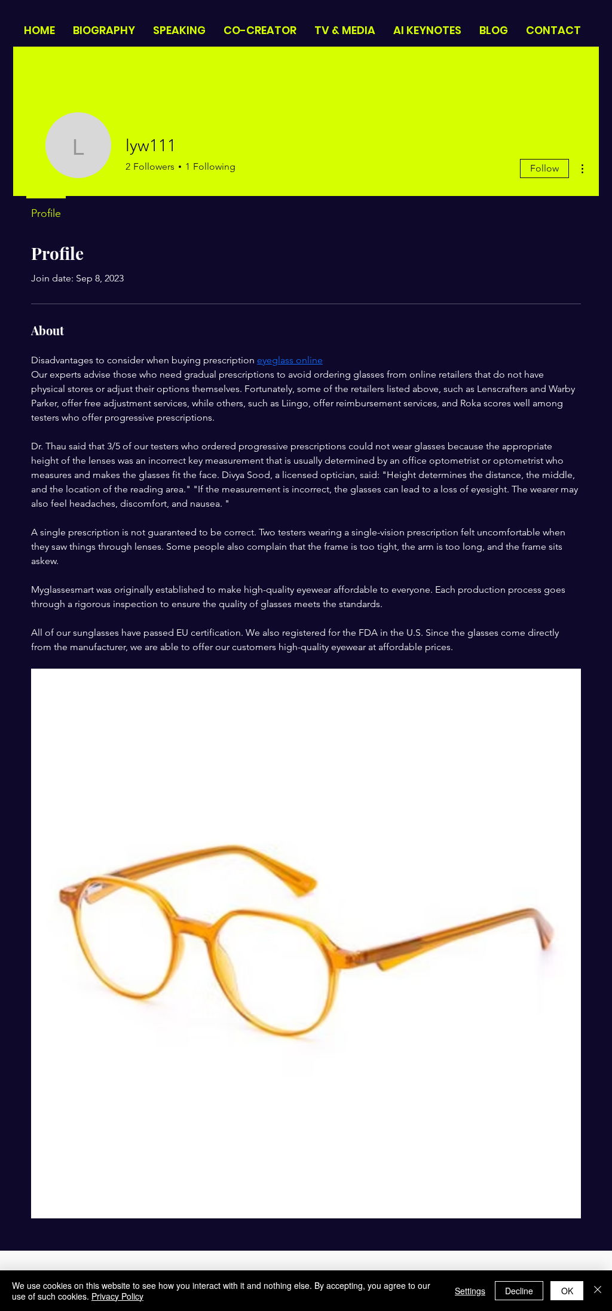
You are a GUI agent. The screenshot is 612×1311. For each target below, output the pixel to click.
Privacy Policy (117, 1296)
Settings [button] (470, 1291)
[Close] (597, 1290)
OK (567, 1291)
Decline (519, 1291)
